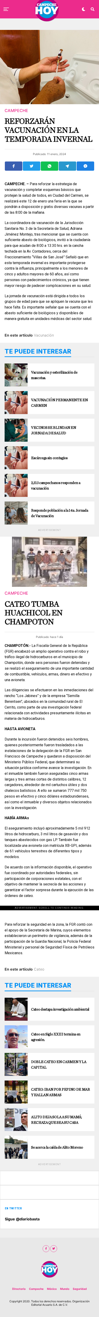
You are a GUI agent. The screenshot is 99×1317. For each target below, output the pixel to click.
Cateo (39, 969)
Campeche (36, 1289)
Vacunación (44, 335)
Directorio (19, 1289)
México (52, 1289)
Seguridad (80, 1289)
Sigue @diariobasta (22, 1219)
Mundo (64, 1289)
